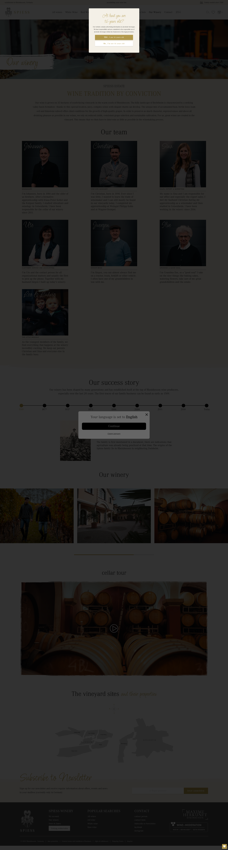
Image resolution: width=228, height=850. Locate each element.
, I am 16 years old (114, 37)
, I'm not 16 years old (114, 44)
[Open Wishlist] (224, 846)
